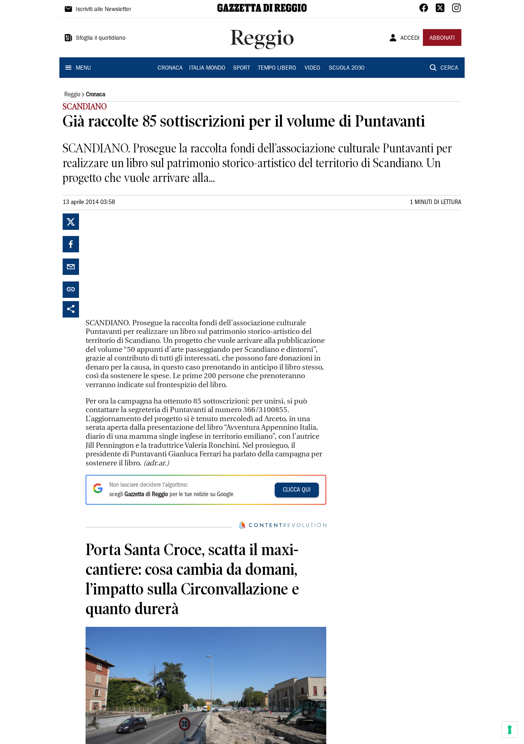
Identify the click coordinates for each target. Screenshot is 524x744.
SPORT (241, 68)
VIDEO (312, 68)
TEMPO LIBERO (277, 68)
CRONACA (170, 68)
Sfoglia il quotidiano (101, 38)
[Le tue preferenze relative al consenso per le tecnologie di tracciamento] (509, 729)
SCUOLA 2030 (346, 68)
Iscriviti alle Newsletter (103, 10)
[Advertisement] (147, 264)
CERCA (449, 68)
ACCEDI (410, 38)
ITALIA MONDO (207, 68)
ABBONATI (442, 38)
